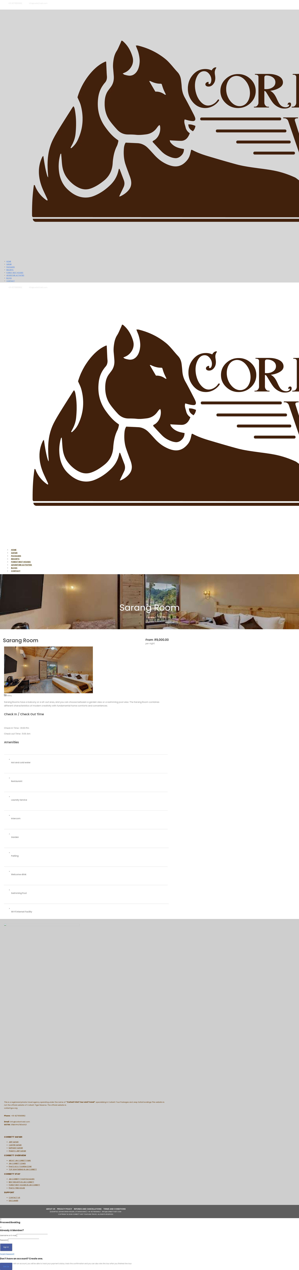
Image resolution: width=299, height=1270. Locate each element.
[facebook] (12, 6)
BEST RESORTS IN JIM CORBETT (21, 1182)
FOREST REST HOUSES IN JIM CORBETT (24, 1185)
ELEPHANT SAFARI (16, 1148)
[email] (8, 6)
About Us (50, 1209)
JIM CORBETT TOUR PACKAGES (21, 1179)
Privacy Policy (64, 1209)
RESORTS (9, 270)
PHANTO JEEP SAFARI (17, 1151)
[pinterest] (15, 6)
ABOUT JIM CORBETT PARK (20, 1160)
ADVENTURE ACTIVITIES (15, 275)
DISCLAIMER (13, 1200)
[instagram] (23, 6)
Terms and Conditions (114, 1209)
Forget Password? (7, 1254)
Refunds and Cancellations (87, 1209)
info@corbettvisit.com (111, 1212)
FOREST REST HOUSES (14, 273)
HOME (8, 261)
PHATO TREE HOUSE (17, 1188)
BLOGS (9, 278)
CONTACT (10, 281)
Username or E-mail (8, 1235)
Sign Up (6, 1266)
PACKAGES (10, 267)
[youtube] (19, 6)
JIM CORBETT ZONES (17, 1163)
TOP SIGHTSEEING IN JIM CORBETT (23, 1169)
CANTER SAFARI (15, 1145)
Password (4, 1240)
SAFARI (9, 264)
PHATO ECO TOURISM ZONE (20, 1166)
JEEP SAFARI (13, 1142)
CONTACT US (14, 1197)
